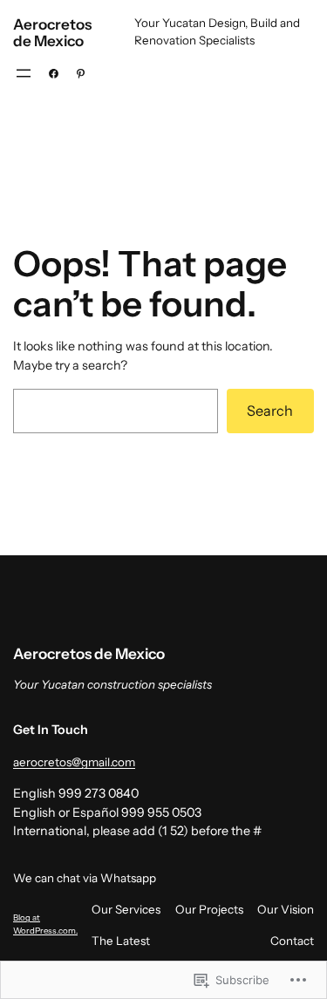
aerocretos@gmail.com (74, 762)
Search (270, 410)
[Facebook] (53, 73)
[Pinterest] (80, 73)
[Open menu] (23, 73)
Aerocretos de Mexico (52, 32)
